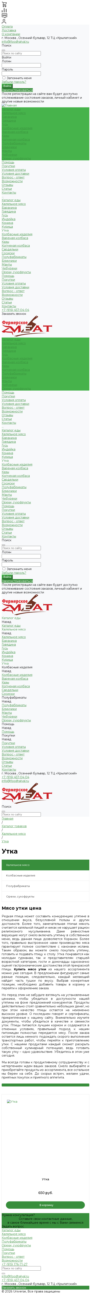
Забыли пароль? (14, 82)
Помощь (8, 276)
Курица (7, 227)
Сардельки (10, 249)
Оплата (7, 26)
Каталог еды (11, 200)
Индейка (8, 219)
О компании (11, 34)
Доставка (9, 30)
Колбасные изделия (17, 128)
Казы (5, 136)
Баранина (9, 117)
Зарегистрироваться (17, 90)
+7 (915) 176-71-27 (15, 1264)
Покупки (8, 166)
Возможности (12, 181)
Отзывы (7, 298)
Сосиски (8, 253)
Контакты (9, 306)
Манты (7, 151)
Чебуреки (9, 155)
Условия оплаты (14, 170)
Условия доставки (15, 174)
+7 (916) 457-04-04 (15, 310)
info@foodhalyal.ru (15, 42)
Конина (7, 223)
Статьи (7, 302)
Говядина (9, 120)
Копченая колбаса (16, 139)
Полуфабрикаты (14, 143)
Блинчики (9, 147)
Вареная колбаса (15, 132)
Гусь (5, 124)
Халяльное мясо (14, 113)
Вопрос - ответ (13, 177)
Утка (45, 1179)
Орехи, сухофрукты (16, 158)
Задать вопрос (13, 1226)
